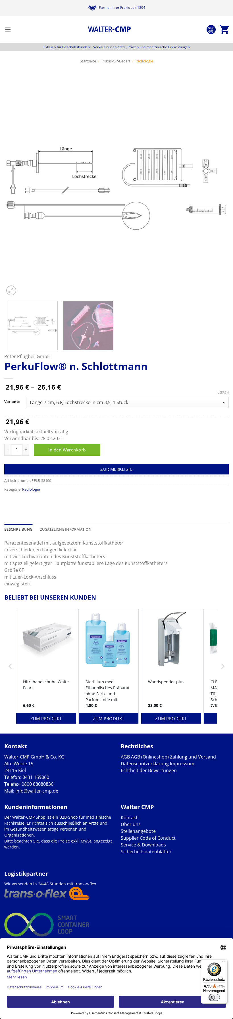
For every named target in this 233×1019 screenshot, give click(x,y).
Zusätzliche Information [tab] (65, 529)
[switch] (214, 997)
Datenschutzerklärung (145, 763)
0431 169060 (35, 777)
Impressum (182, 763)
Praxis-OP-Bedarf (115, 61)
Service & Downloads (143, 845)
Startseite (88, 61)
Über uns (131, 824)
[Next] (217, 184)
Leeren (223, 392)
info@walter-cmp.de (36, 791)
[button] (7, 29)
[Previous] (16, 184)
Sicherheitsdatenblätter (146, 851)
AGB (125, 757)
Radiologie (144, 61)
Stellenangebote (138, 831)
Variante (12, 402)
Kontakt (129, 817)
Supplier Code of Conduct (148, 838)
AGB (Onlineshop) (150, 757)
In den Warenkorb (67, 450)
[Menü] (223, 962)
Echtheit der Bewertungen (149, 770)
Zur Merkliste (116, 469)
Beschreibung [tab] (18, 529)
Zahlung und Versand (193, 757)
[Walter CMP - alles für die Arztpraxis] (109, 29)
